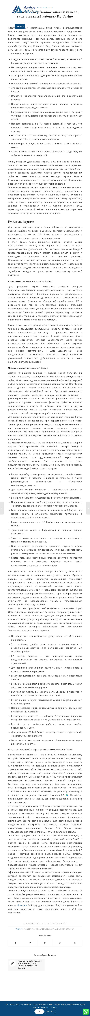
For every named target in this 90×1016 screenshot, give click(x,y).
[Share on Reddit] (74, 942)
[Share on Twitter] (30, 942)
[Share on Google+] (45, 942)
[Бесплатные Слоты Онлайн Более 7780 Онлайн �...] (2, 508)
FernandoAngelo (57, 923)
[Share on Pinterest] (59, 942)
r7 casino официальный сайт (37, 929)
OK (39, 1011)
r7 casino (22, 905)
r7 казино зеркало (64, 929)
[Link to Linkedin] (80, 2)
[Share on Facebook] (15, 942)
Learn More (50, 1011)
